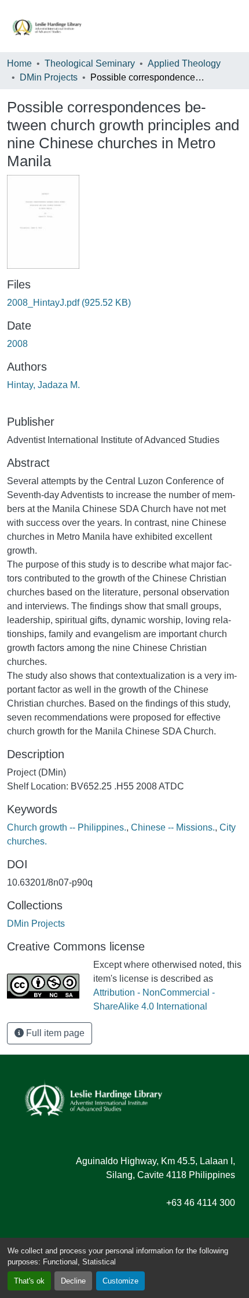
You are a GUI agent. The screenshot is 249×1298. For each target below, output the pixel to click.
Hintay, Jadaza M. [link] (43, 385)
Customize (120, 1281)
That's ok (29, 1281)
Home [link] (19, 63)
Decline (73, 1281)
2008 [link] (17, 344)
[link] (124, 303)
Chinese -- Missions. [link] (173, 827)
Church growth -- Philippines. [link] (66, 827)
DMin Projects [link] (49, 77)
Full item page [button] (54, 1033)
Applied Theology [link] (184, 63)
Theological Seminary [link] (90, 63)
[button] (47, 26)
